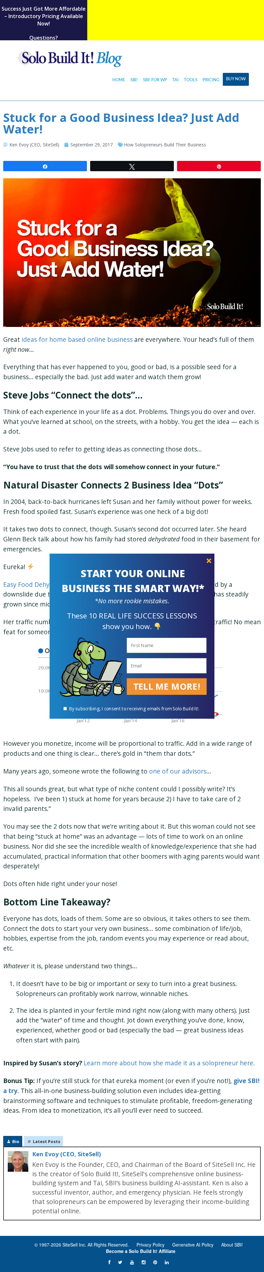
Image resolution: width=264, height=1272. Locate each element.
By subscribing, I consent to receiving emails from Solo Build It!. (134, 708)
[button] (133, 581)
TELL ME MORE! (166, 686)
